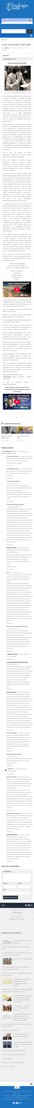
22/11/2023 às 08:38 (27, 813)
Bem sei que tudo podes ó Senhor (14, 1050)
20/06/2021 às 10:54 (13, 664)
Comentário (7, 871)
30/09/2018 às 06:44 (26, 469)
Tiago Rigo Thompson (21, 1097)
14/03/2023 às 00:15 (24, 777)
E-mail (20, 883)
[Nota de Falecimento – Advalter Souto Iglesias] (6, 1036)
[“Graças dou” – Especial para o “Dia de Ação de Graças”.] (6, 1008)
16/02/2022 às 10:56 (24, 692)
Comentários (9, 451)
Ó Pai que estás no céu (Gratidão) (14, 1054)
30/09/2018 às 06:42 (26, 456)
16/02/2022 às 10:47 (25, 654)
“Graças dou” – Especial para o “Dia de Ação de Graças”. (21, 1008)
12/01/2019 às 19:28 (24, 548)
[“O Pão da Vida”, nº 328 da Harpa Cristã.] (6, 942)
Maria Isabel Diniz (12, 834)
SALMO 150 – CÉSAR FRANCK (23, 959)
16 (32, 40)
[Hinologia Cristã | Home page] (17, 7)
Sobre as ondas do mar (10, 1030)
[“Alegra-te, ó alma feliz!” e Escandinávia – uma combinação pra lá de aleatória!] (6, 981)
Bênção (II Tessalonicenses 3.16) (13, 1062)
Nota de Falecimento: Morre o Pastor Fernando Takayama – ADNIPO (22, 1044)
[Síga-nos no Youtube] (29, 905)
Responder (10, 465)
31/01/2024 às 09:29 (24, 835)
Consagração (7, 1058)
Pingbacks (23, 451)
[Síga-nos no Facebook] (26, 905)
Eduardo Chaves (12, 547)
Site (4, 890)
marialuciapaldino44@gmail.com (17, 662)
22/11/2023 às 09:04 (20, 769)
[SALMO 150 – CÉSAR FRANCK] (6, 961)
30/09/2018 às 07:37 (13, 483)
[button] (17, 55)
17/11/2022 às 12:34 (13, 756)
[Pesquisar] (30, 31)
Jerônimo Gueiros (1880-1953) (7, 437)
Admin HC (6, 48)
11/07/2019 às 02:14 (16, 572)
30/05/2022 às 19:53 (24, 733)
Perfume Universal (8, 1066)
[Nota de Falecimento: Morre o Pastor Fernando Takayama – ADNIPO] (6, 1045)
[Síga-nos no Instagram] (32, 905)
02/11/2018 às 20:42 (13, 507)
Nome (5, 883)
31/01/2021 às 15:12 (13, 628)
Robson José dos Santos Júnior (22, 1095)
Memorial (4, 40)
